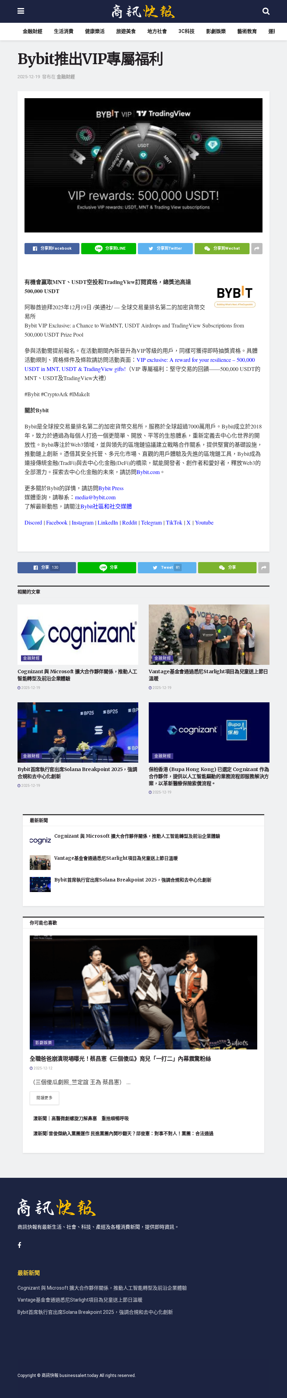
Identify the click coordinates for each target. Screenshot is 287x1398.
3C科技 (186, 31)
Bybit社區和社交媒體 (106, 506)
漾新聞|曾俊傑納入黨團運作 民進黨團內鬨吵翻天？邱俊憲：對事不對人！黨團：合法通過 (123, 1133)
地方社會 (157, 31)
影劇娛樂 (216, 31)
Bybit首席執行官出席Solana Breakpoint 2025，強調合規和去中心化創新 (132, 880)
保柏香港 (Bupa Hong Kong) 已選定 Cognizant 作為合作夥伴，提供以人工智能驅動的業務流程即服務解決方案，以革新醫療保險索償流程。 (209, 776)
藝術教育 (247, 31)
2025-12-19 (29, 76)
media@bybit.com (95, 497)
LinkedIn (108, 522)
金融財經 (32, 31)
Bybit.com (148, 471)
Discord (33, 522)
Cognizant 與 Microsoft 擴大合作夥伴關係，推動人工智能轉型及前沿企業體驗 (137, 836)
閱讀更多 (44, 1098)
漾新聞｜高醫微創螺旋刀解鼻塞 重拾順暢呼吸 (81, 1118)
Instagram (82, 522)
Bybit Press (111, 488)
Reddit (129, 522)
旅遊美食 (126, 31)
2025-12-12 (42, 1068)
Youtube (204, 522)
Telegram (151, 522)
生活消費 (64, 31)
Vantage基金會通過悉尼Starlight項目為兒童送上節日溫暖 (116, 858)
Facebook (57, 522)
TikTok (174, 522)
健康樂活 (95, 31)
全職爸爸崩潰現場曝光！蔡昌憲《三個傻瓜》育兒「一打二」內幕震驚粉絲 (120, 1058)
